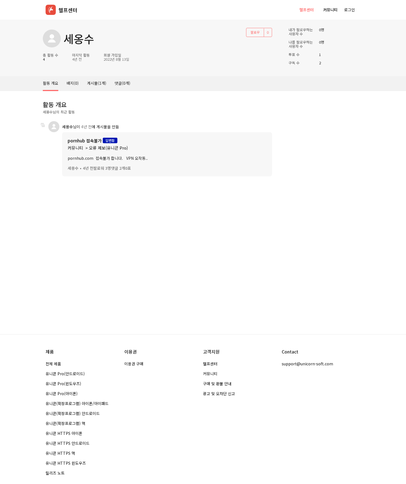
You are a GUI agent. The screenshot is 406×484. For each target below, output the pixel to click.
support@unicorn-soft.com (307, 363)
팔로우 (255, 32)
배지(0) (73, 83)
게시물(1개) (96, 83)
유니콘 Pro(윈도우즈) (63, 383)
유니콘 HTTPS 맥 (60, 453)
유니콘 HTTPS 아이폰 (64, 433)
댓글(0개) (122, 83)
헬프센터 (306, 9)
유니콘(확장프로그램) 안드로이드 (73, 413)
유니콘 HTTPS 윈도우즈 (66, 463)
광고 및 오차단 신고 (219, 393)
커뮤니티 (330, 9)
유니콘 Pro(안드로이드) (65, 373)
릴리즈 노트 (55, 473)
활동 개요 (50, 83)
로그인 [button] (349, 9)
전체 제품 (53, 363)
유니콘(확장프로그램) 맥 (65, 423)
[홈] (51, 10)
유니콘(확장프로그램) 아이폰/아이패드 (77, 403)
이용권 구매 (133, 363)
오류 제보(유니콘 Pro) (108, 148)
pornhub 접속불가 (85, 140)
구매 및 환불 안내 (217, 383)
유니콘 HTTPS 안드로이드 (67, 443)
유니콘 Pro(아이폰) (62, 393)
